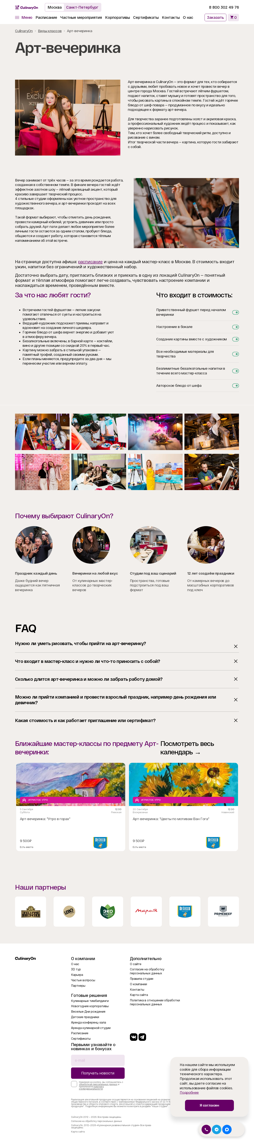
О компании (138, 984)
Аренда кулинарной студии (91, 1028)
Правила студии (141, 978)
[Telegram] (142, 1037)
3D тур (76, 969)
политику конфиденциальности (91, 1087)
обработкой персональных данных (98, 1084)
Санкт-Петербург (82, 7)
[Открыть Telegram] (216, 1129)
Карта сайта (139, 994)
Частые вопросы (83, 980)
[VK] (133, 1037)
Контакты (171, 17)
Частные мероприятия (81, 17)
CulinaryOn (24, 31)
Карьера (77, 974)
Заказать (215, 17)
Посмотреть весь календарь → (187, 748)
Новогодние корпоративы (90, 1006)
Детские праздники (85, 1017)
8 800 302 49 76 (224, 7)
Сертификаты (146, 17)
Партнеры (78, 985)
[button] (23, 17)
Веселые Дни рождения (88, 1011)
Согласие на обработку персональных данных (96, 1121)
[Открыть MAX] (227, 1129)
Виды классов (50, 31)
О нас (188, 17)
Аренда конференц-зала (88, 1022)
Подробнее (189, 1093)
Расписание (46, 17)
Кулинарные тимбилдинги (90, 1000)
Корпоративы (117, 17)
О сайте (135, 964)
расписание (90, 261)
